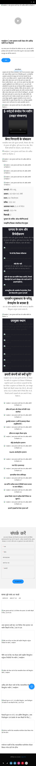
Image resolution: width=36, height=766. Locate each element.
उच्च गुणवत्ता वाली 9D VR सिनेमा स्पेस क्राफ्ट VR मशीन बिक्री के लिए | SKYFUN (17, 626)
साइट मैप (23, 757)
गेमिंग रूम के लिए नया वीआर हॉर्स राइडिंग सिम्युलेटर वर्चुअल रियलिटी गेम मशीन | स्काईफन (17, 656)
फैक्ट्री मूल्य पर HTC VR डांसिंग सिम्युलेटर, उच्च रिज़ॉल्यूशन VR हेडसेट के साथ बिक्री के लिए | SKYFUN (17, 716)
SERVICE (5, 598)
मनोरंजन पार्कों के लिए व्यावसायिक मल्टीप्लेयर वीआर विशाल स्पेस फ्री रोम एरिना (17, 746)
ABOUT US (13, 598)
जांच (6, 60)
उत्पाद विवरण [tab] (18, 69)
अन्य (20, 598)
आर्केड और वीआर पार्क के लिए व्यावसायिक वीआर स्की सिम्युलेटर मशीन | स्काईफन (18, 686)
